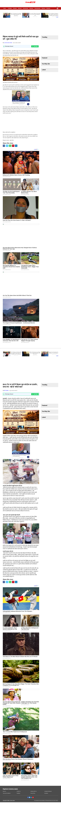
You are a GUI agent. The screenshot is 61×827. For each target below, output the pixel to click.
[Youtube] (33, 797)
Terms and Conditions (6, 793)
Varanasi (15, 8)
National (20, 8)
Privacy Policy (32, 793)
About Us (4, 791)
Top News (10, 8)
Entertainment (37, 8)
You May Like (46, 64)
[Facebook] (28, 797)
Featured (44, 58)
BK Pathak (6, 390)
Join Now (35, 46)
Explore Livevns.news (10, 789)
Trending (44, 37)
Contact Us (18, 791)
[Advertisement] (30, 26)
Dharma (43, 8)
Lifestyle (48, 8)
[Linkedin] (31, 797)
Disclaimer (46, 793)
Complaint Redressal (48, 791)
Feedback (18, 793)
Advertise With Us (33, 791)
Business (31, 8)
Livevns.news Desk (8, 42)
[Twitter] (29, 797)
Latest (44, 70)
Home (4, 8)
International (25, 8)
